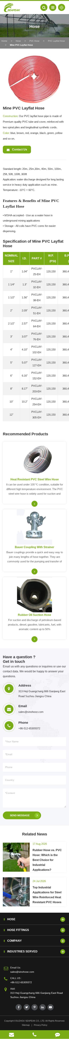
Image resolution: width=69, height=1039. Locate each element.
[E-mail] (11, 1034)
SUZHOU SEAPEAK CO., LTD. (30, 1021)
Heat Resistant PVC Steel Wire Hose (34, 479)
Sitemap (26, 1025)
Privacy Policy (40, 1025)
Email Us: (15, 967)
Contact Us (19, 149)
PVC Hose (34, 41)
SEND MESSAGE (20, 815)
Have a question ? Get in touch (19, 659)
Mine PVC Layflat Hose (21, 45)
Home (4, 41)
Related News (34, 834)
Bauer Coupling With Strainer (34, 547)
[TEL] (34, 1034)
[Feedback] (57, 1034)
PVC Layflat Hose (56, 41)
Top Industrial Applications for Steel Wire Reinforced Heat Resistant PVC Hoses (47, 895)
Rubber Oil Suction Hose (34, 614)
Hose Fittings (18, 930)
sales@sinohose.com (22, 971)
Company (14, 940)
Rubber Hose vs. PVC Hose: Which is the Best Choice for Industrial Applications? (47, 860)
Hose (18, 41)
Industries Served (22, 951)
